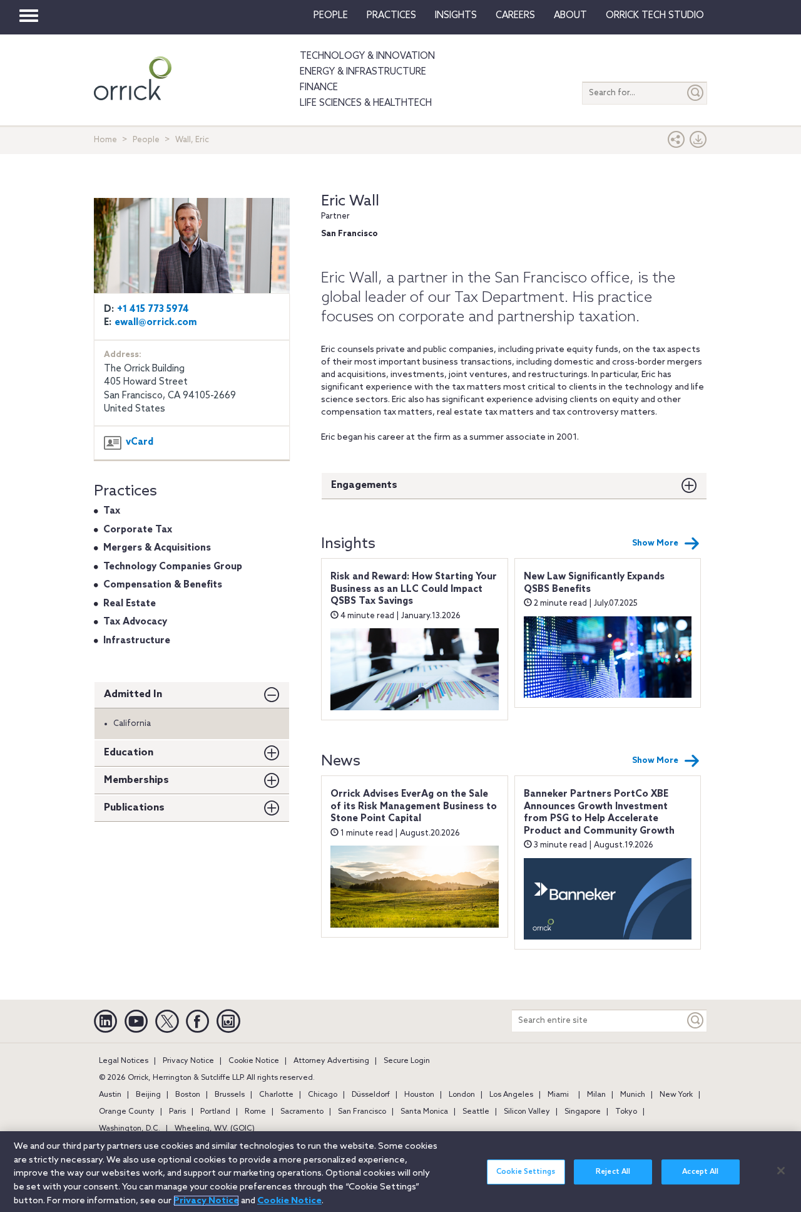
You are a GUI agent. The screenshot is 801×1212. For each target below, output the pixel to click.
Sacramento (302, 1111)
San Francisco (362, 1111)
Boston (187, 1094)
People (331, 15)
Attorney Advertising (331, 1061)
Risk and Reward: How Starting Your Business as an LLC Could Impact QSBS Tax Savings (413, 589)
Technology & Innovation (367, 56)
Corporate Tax (137, 530)
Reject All (613, 1172)
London (462, 1094)
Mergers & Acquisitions (157, 548)
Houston (419, 1094)
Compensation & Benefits (162, 585)
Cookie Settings (525, 1172)
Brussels (230, 1094)
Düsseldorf (371, 1094)
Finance (319, 87)
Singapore (582, 1111)
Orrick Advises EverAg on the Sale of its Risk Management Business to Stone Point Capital (413, 806)
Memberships (136, 780)
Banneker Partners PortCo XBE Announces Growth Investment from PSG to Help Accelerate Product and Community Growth (599, 813)
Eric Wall (350, 201)
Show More (655, 543)
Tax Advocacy (135, 622)
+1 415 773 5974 (153, 309)
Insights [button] (456, 15)
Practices (391, 15)
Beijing (148, 1094)
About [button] (570, 15)
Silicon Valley (527, 1111)
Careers (515, 15)
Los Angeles (511, 1094)
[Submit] (696, 93)
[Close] (781, 1170)
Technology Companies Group (172, 566)
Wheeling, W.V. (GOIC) (215, 1128)
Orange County (127, 1111)
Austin (110, 1094)
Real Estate (129, 603)
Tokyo (626, 1111)
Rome (255, 1111)
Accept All (700, 1172)
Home (105, 140)
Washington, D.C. (129, 1128)
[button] (676, 142)
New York (676, 1094)
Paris (177, 1111)
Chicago (322, 1094)
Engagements (364, 485)
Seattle (475, 1111)
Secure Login (407, 1061)
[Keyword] (696, 1020)
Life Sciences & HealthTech (366, 103)
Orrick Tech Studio (655, 15)
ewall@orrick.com (156, 322)
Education (128, 753)
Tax (111, 511)
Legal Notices (123, 1061)
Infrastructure (136, 640)
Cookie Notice (253, 1061)
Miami (558, 1094)
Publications (134, 808)
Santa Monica (424, 1111)
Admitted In (133, 694)
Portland (215, 1111)
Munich (632, 1094)
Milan (596, 1094)
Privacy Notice (188, 1061)
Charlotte (276, 1094)
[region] (400, 1171)
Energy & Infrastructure (363, 72)
